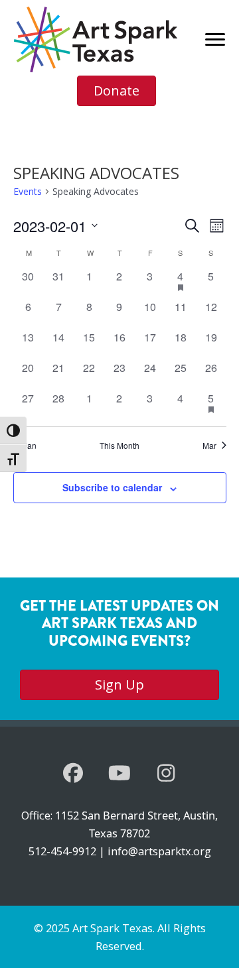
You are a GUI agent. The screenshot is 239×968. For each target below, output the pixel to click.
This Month (119, 445)
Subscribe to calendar (112, 487)
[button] (73, 773)
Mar (209, 445)
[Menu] (215, 40)
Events (27, 191)
